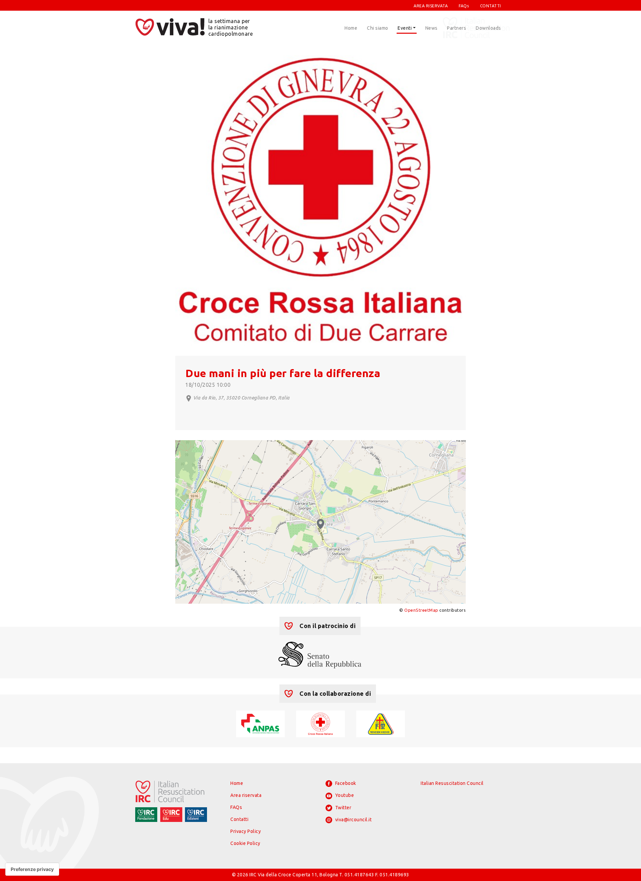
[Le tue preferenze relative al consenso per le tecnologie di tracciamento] (32, 869)
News (431, 28)
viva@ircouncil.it (353, 819)
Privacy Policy (245, 831)
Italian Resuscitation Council (452, 783)
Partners (456, 28)
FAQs (464, 6)
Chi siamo (377, 28)
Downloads (488, 28)
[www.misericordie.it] (380, 723)
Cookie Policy (245, 843)
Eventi (405, 28)
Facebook (345, 783)
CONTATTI (490, 6)
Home (351, 28)
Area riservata (245, 795)
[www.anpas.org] (260, 723)
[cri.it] (320, 723)
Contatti (239, 819)
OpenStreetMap (421, 610)
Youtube (344, 795)
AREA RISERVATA (431, 6)
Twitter (342, 807)
